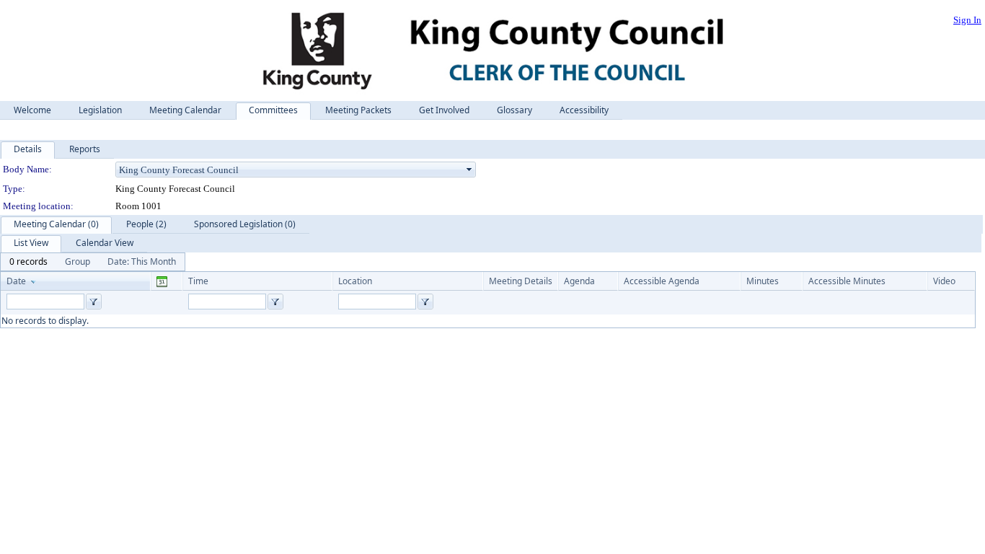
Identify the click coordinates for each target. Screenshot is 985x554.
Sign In (967, 19)
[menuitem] (28, 262)
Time (198, 281)
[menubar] (92, 261)
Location (355, 281)
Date (16, 281)
